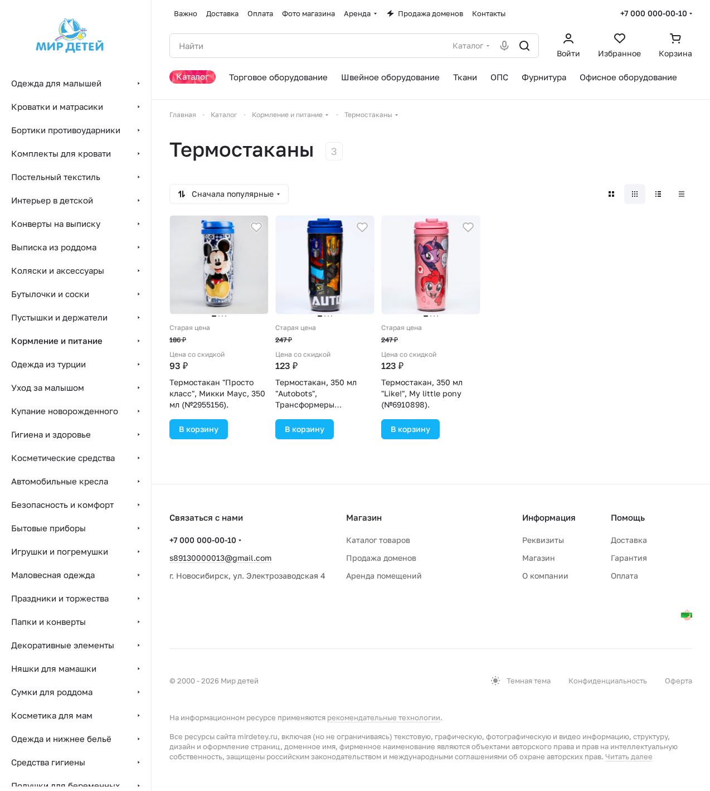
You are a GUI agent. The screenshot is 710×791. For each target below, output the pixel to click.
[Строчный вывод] (658, 194)
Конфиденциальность (607, 680)
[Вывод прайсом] (681, 194)
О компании (545, 575)
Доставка (629, 540)
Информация (549, 517)
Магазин (538, 557)
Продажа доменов (381, 557)
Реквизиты (543, 540)
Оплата (624, 575)
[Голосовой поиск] (504, 45)
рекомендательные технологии (383, 717)
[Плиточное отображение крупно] (611, 194)
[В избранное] (256, 227)
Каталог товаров (378, 540)
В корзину (198, 429)
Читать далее (629, 756)
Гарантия (629, 557)
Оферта (678, 680)
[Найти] (524, 45)
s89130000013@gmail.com (220, 557)
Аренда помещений (384, 575)
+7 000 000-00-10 (653, 13)
